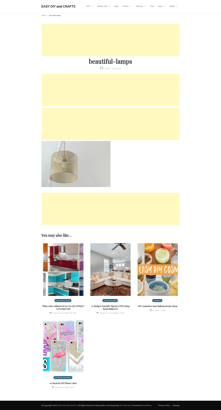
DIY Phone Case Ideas (63, 378)
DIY (88, 6)
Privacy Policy (164, 405)
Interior (139, 6)
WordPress (147, 405)
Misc (160, 6)
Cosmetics (157, 301)
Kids (116, 6)
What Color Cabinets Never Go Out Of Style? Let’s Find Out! (63, 307)
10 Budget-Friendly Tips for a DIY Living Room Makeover (110, 307)
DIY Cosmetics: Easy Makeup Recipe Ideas (157, 306)
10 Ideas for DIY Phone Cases (63, 383)
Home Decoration (110, 301)
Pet (152, 6)
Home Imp (102, 6)
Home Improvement (63, 301)
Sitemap (176, 405)
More (172, 6)
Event (126, 6)
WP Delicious (125, 405)
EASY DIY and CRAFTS (58, 6)
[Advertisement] (110, 40)
